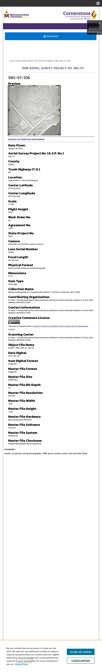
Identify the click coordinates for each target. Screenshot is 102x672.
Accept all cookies (81, 652)
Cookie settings (23, 660)
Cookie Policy (21, 664)
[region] (51, 656)
